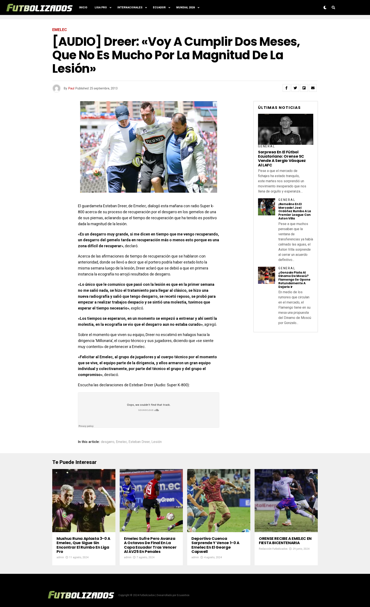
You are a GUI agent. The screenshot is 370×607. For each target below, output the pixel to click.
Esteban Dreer (139, 442)
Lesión (156, 442)
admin (60, 557)
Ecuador (159, 7)
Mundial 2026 (185, 7)
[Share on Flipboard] (304, 88)
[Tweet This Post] (295, 88)
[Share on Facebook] (286, 88)
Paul (71, 88)
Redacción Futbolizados (273, 548)
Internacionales (129, 7)
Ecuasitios (183, 595)
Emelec (121, 442)
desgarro (107, 442)
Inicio (83, 7)
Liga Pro (101, 7)
